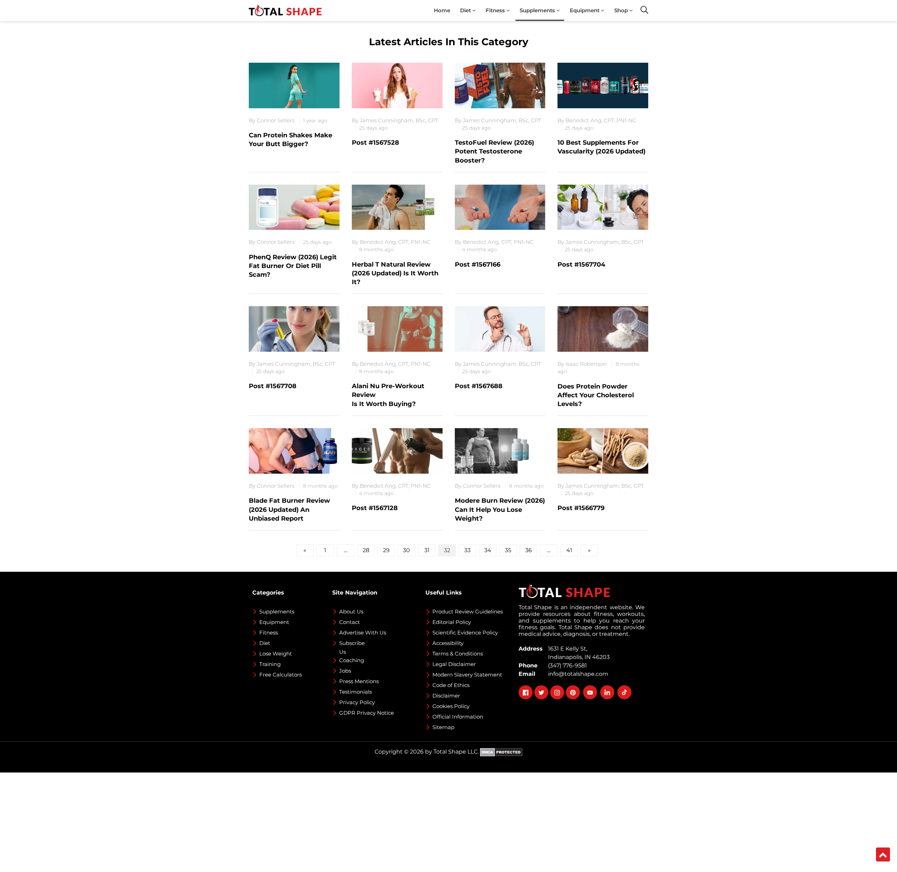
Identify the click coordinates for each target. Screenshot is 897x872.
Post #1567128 (375, 508)
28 (366, 550)
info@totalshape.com (576, 674)
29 (386, 550)
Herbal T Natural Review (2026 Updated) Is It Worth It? (395, 273)
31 (427, 550)
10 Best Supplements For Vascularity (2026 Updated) (601, 147)
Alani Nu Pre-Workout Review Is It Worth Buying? (388, 394)
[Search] (644, 10)
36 (528, 550)
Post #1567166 (477, 264)
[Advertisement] (210, 822)
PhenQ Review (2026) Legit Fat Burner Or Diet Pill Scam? (293, 266)
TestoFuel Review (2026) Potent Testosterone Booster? (494, 151)
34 (487, 550)
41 (569, 550)
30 (406, 550)
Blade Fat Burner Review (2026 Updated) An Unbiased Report (289, 509)
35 (508, 550)
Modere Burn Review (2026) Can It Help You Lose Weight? (500, 509)
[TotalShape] (285, 11)
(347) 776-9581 (566, 665)
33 (467, 550)
